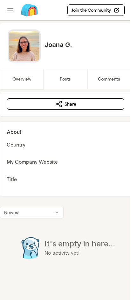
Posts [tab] (65, 79)
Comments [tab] (109, 79)
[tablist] (65, 79)
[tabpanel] (65, 188)
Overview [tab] (21, 79)
